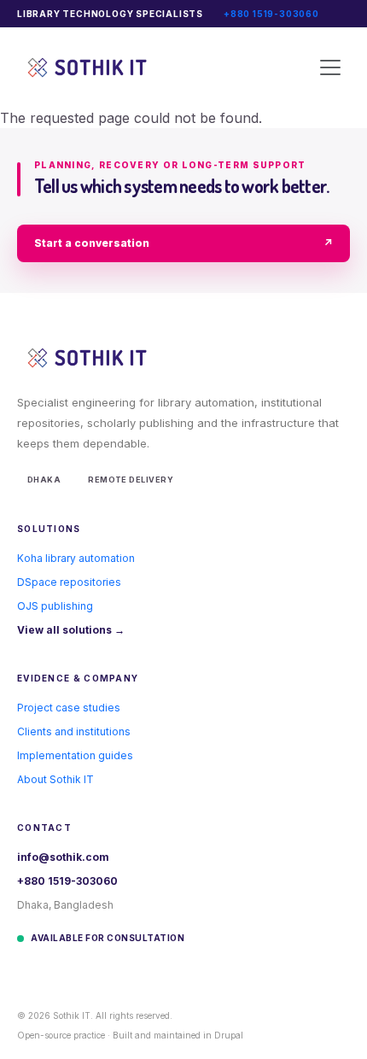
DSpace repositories (69, 582)
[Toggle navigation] (330, 67)
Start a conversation (183, 243)
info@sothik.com (63, 857)
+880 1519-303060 (271, 14)
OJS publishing (55, 606)
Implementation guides (75, 755)
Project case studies (68, 707)
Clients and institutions (74, 731)
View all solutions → (71, 629)
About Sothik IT (55, 779)
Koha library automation (76, 558)
